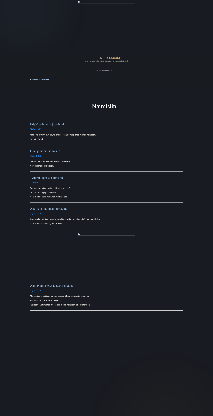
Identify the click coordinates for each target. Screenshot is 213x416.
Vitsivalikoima (103, 71)
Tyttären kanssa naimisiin (46, 177)
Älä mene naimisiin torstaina (48, 208)
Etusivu (35, 79)
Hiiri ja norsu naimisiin (45, 151)
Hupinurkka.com (106, 58)
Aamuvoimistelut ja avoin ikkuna (51, 285)
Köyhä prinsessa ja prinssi (47, 124)
